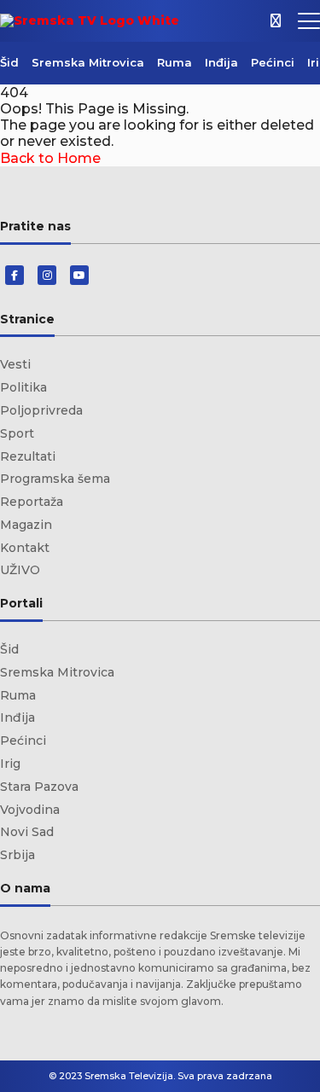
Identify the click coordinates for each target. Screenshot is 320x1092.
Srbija (17, 855)
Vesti (15, 364)
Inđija (221, 62)
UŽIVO (20, 570)
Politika (23, 387)
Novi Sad (27, 831)
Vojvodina (30, 809)
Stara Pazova (39, 786)
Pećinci (272, 62)
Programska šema (55, 478)
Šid (9, 62)
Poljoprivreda (41, 410)
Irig (10, 763)
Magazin (26, 524)
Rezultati (27, 456)
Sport (17, 433)
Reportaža (31, 501)
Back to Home (50, 158)
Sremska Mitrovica (88, 62)
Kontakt (24, 547)
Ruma (174, 62)
